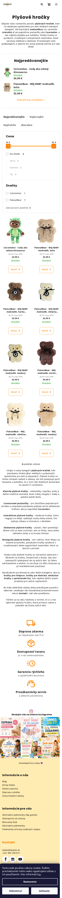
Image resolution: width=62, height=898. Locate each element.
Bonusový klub (9, 822)
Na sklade (17, 153)
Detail (14, 269)
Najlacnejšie (36, 116)
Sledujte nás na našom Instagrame (32, 715)
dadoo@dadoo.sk (11, 850)
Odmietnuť (15, 891)
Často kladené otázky (13, 795)
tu (39, 874)
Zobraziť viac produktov (30, 99)
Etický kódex (8, 785)
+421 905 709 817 (11, 853)
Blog (4, 781)
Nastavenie (29, 881)
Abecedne (26, 125)
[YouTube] (20, 859)
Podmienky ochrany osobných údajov (21, 829)
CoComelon (17, 193)
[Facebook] (5, 859)
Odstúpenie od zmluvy (13, 818)
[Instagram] (13, 859)
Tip (13, 174)
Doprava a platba (11, 792)
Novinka (15, 167)
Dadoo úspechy (10, 788)
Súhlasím (44, 891)
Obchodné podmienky (13, 825)
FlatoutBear (18, 200)
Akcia (14, 160)
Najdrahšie (9, 125)
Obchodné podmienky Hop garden (19, 814)
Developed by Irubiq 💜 (31, 763)
